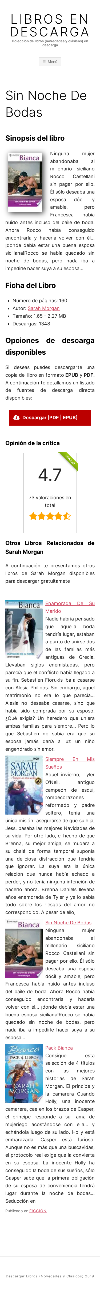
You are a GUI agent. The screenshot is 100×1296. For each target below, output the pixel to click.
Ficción (38, 1211)
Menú (52, 61)
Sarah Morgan (44, 308)
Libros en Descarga (50, 25)
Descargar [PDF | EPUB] (50, 417)
